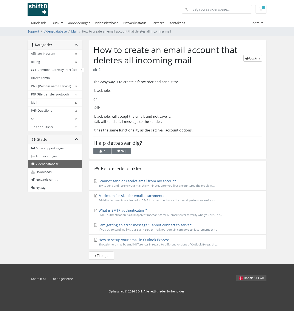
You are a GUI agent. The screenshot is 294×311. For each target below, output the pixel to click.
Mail (74, 31)
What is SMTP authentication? (160, 212)
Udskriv (254, 58)
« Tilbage (101, 255)
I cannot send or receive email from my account (156, 183)
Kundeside (38, 23)
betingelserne (63, 279)
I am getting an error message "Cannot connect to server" (157, 227)
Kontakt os (177, 23)
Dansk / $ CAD (253, 278)
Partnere (158, 23)
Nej (123, 151)
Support (33, 31)
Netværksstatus (134, 23)
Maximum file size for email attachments (157, 197)
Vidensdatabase (106, 23)
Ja (103, 151)
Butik (56, 23)
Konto (255, 23)
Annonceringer (79, 23)
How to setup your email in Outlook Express (158, 242)
